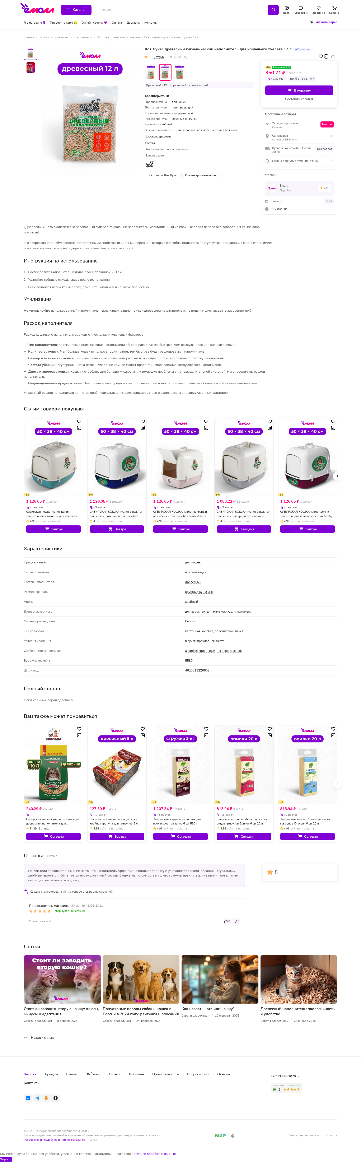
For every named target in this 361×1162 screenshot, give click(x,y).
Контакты (31, 1083)
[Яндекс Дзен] (55, 1098)
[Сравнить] (326, 56)
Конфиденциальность (304, 1135)
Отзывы (223, 1074)
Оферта (331, 1135)
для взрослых (195, 611)
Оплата (114, 1074)
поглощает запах (229, 651)
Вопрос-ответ (198, 1074)
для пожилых (241, 611)
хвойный (191, 602)
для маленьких (218, 611)
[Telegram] (37, 1098)
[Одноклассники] (46, 1098)
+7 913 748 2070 (283, 1076)
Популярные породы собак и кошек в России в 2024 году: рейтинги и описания (141, 1011)
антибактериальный (200, 651)
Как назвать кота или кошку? (208, 1008)
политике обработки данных (154, 1154)
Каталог (30, 1074)
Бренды (51, 1074)
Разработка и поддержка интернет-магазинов (54, 1140)
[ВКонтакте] (28, 1098)
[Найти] (273, 10)
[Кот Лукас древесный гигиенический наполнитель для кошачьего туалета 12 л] (90, 111)
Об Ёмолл (92, 1074)
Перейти (285, 190)
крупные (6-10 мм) (199, 592)
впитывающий (195, 572)
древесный (193, 582)
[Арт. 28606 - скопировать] (185, 57)
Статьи (71, 1074)
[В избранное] (320, 56)
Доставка (136, 1074)
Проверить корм (165, 1074)
